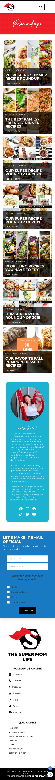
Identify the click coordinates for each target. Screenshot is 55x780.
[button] (41, 7)
